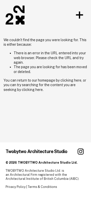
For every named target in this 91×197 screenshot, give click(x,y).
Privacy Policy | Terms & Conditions (31, 187)
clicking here (70, 80)
